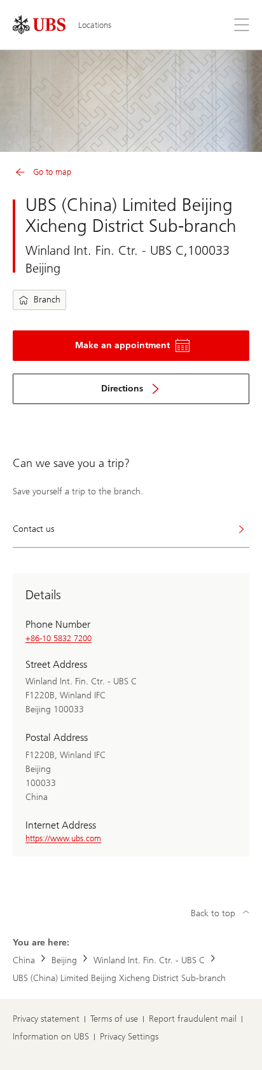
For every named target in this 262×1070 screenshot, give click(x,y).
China (24, 960)
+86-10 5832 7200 (58, 638)
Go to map (52, 172)
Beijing (64, 960)
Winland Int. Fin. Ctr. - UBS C (149, 960)
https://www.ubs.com (63, 838)
